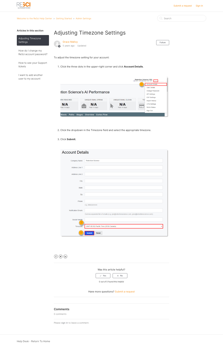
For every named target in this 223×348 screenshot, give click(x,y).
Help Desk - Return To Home (33, 341)
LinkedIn (65, 256)
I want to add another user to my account (30, 76)
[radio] (103, 275)
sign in (64, 322)
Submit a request (183, 5)
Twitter (61, 256)
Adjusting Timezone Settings (29, 40)
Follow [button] (163, 42)
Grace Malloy (70, 41)
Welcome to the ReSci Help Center (34, 18)
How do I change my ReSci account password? (32, 52)
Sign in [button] (199, 5)
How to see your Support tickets (32, 64)
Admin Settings (83, 18)
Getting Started (64, 18)
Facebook (56, 256)
